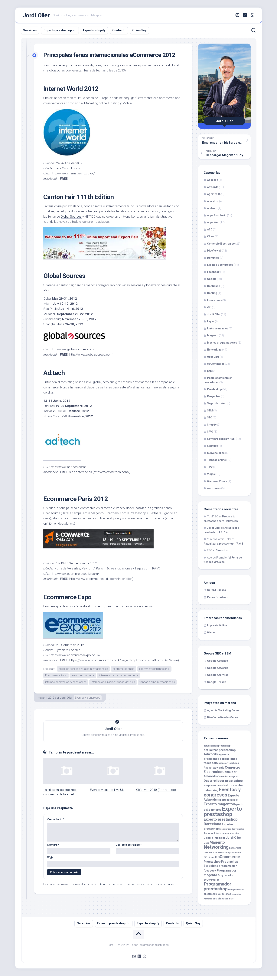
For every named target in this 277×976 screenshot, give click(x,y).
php (209, 370)
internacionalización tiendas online (65, 682)
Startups (212, 445)
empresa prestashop (218, 785)
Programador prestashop (217, 886)
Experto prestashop (58, 30)
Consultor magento (228, 776)
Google (211, 278)
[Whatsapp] (252, 15)
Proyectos (213, 396)
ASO (209, 229)
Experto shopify (94, 30)
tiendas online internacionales (157, 682)
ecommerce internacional (154, 668)
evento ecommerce (82, 675)
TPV (210, 467)
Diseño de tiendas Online (222, 717)
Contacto (118, 30)
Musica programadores (222, 342)
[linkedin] (245, 15)
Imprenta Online (217, 625)
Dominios (213, 257)
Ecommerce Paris (56, 675)
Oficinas (209, 857)
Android (212, 208)
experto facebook (227, 799)
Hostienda (213, 286)
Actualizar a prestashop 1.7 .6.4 (223, 543)
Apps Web (213, 222)
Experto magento (218, 804)
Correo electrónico (129, 844)
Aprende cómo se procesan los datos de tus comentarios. (137, 884)
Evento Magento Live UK (107, 790)
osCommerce (215, 363)
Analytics (213, 201)
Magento (212, 335)
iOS (209, 307)
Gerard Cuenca (216, 590)
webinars (229, 899)
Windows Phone (217, 481)
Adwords (212, 187)
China (210, 236)
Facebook (213, 271)
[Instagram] (237, 15)
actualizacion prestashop (217, 745)
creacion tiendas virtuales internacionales (83, 668)
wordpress (214, 488)
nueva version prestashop (228, 852)
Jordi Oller (36, 15)
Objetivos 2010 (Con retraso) (156, 790)
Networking (214, 349)
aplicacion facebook (228, 763)
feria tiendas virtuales (227, 833)
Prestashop (214, 389)
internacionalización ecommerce (118, 675)
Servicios (30, 30)
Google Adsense (217, 660)
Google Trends (216, 682)
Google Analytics (217, 674)
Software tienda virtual (221, 438)
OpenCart (213, 356)
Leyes (210, 321)
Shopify (212, 424)
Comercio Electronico (221, 243)
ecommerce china (123, 668)
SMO (210, 431)
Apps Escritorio (216, 215)
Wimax (211, 632)
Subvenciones (216, 452)
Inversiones (214, 300)
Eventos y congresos (87, 697)
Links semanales (217, 328)
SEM (210, 410)
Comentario (55, 819)
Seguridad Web (216, 403)
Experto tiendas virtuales (231, 829)
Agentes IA (213, 194)
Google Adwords (217, 667)
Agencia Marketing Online (223, 710)
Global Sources (71, 216)
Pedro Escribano (217, 597)
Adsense (212, 179)
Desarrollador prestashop (223, 781)
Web (50, 857)
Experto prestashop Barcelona (220, 821)
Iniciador (219, 837)
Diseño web (214, 250)
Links (206, 843)
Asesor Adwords (214, 767)
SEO (209, 417)
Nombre (53, 844)
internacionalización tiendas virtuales (113, 682)
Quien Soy (139, 30)
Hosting (212, 293)
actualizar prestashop (220, 750)
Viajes (211, 474)
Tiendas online (216, 459)
